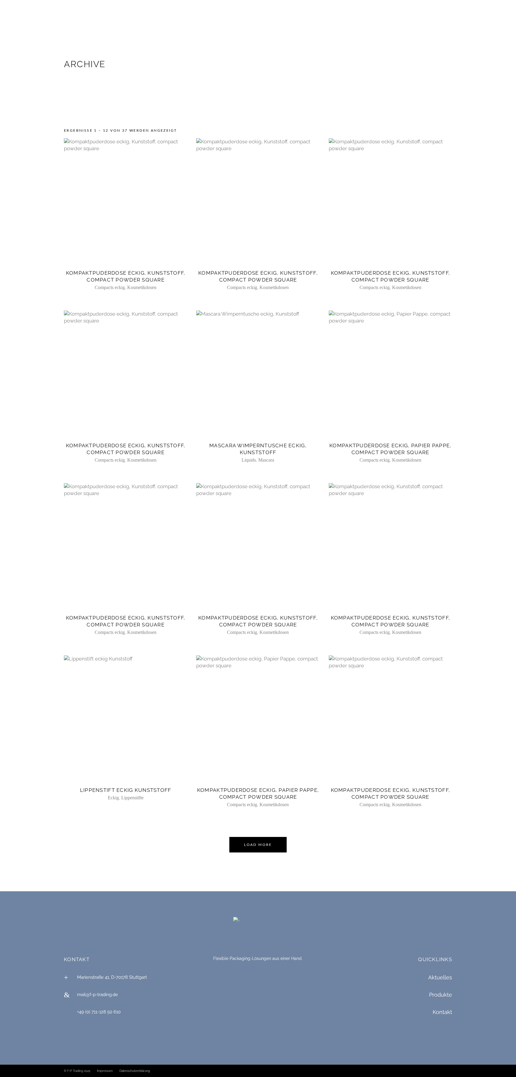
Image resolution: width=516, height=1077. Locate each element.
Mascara (266, 460)
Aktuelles (440, 977)
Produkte (440, 995)
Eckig (113, 797)
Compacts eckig (110, 287)
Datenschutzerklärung (134, 1071)
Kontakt (442, 1012)
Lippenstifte (132, 797)
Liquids (249, 460)
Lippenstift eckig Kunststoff (125, 790)
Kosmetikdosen (141, 287)
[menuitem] (18, 7)
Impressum (105, 1071)
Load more (258, 844)
